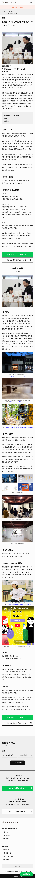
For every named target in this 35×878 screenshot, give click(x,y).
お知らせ (6, 849)
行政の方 (7, 838)
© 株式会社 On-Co (17, 876)
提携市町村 (7, 859)
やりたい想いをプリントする (16, 260)
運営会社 (17, 866)
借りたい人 (7, 832)
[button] (31, 2)
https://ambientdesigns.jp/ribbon (19, 376)
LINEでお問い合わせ (16, 788)
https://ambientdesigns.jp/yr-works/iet (19, 604)
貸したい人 (7, 835)
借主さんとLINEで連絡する (16, 254)
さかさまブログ (8, 856)
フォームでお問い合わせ (16, 812)
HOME (3, 11)
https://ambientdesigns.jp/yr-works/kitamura (19, 427)
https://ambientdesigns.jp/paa (19, 401)
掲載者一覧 (7, 853)
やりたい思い (10, 11)
